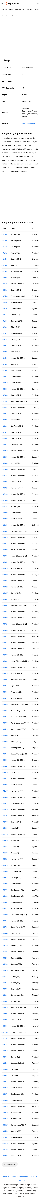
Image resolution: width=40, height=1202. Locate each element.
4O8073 (4, 1088)
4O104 (4, 265)
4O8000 (4, 519)
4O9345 (4, 933)
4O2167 (4, 791)
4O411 (4, 315)
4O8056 (4, 1057)
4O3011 (4, 377)
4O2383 (4, 395)
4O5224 (4, 834)
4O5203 (4, 884)
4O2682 (4, 1150)
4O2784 (4, 1045)
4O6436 (4, 853)
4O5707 (4, 816)
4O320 (4, 352)
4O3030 (4, 463)
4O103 (4, 234)
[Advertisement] (20, 39)
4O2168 (4, 494)
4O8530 (4, 841)
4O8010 (4, 772)
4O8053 (4, 711)
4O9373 (4, 977)
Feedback (33, 1177)
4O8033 (4, 655)
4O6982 (4, 902)
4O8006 (4, 785)
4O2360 (4, 469)
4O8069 (4, 760)
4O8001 (4, 605)
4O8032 (4, 661)
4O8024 (4, 636)
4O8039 (4, 667)
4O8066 (4, 612)
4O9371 (4, 983)
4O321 (4, 346)
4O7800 (4, 915)
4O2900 (4, 1026)
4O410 (4, 309)
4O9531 (4, 1075)
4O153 (4, 271)
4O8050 (4, 575)
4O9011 (4, 426)
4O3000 (4, 995)
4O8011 (4, 1082)
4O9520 (4, 729)
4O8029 (4, 537)
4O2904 (4, 1014)
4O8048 (4, 643)
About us (6, 1177)
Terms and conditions (19, 1177)
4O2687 (4, 1137)
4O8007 (4, 680)
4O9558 (4, 1069)
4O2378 (4, 451)
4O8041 (4, 766)
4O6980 (4, 871)
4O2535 (4, 296)
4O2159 (4, 946)
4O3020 (4, 488)
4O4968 (4, 822)
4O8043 (4, 1106)
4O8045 (4, 692)
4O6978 (4, 890)
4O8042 (4, 1119)
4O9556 (4, 742)
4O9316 (4, 970)
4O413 (4, 339)
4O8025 (4, 673)
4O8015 (4, 1007)
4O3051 (4, 414)
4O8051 (4, 686)
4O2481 (4, 401)
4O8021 (4, 698)
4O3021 (4, 482)
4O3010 (4, 383)
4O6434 (4, 847)
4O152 (4, 247)
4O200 (4, 327)
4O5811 (4, 909)
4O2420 (4, 1143)
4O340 (4, 302)
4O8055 (4, 754)
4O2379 (4, 432)
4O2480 (4, 389)
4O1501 (4, 364)
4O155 (4, 321)
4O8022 (4, 587)
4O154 (4, 259)
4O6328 (4, 859)
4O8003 (4, 550)
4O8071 (4, 779)
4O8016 (4, 649)
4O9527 (4, 1125)
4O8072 (4, 1051)
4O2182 (4, 1038)
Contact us (21, 1180)
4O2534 (4, 284)
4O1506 (4, 358)
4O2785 (4, 1032)
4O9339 (4, 989)
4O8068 (4, 1100)
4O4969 (4, 828)
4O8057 (4, 593)
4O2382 (4, 407)
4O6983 (4, 878)
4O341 (4, 290)
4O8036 (4, 704)
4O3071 (4, 803)
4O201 (4, 333)
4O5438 (4, 939)
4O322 (4, 278)
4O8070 (4, 1094)
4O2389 (4, 1156)
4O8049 (4, 531)
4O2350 (4, 500)
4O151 (4, 253)
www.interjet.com (28, 123)
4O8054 (4, 797)
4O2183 (4, 506)
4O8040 (4, 1113)
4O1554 (4, 370)
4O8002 (4, 513)
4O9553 (4, 1131)
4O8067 (4, 599)
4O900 (4, 1020)
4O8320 (4, 865)
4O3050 (4, 457)
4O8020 (4, 618)
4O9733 (4, 927)
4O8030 (4, 556)
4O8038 (4, 723)
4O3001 (4, 1001)
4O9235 (4, 958)
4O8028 (4, 624)
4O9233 (4, 964)
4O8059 (4, 525)
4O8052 (4, 562)
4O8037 (4, 581)
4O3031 (4, 420)
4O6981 (4, 896)
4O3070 (4, 810)
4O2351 (4, 445)
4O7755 (4, 921)
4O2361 (4, 438)
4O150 (4, 241)
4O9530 (4, 735)
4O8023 (4, 568)
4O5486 (4, 952)
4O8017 (4, 717)
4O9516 (4, 1063)
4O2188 (4, 476)
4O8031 (4, 544)
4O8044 (4, 630)
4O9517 (4, 748)
